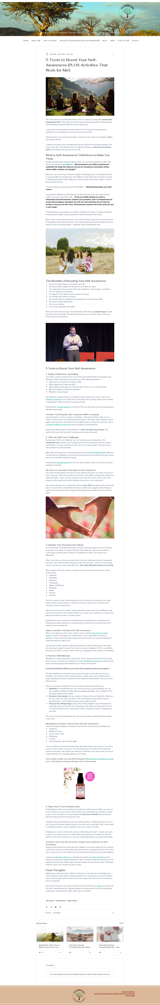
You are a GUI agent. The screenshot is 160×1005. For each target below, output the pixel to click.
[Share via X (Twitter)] (51, 907)
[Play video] (80, 342)
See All (121, 923)
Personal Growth (61, 900)
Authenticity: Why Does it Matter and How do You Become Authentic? (49, 946)
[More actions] (113, 54)
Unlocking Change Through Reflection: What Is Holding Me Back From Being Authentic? (79, 946)
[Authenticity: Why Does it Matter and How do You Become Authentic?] (50, 934)
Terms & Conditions (128, 992)
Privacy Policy (130, 996)
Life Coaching (50, 900)
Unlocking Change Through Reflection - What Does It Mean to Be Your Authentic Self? (110, 946)
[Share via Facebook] (47, 907)
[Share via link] (60, 907)
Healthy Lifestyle (72, 900)
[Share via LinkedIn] (56, 907)
